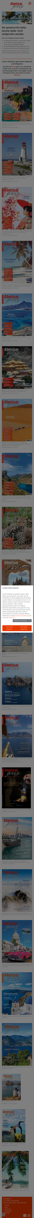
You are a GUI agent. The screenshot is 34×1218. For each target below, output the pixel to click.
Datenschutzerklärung (21, 616)
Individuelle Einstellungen (20, 620)
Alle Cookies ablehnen (9, 628)
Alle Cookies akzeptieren (24, 628)
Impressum (11, 618)
